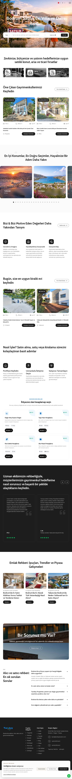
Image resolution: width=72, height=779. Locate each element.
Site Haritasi (41, 748)
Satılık (39, 731)
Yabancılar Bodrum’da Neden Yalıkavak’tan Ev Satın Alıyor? (58, 595)
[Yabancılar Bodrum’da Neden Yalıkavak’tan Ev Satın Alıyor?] (58, 581)
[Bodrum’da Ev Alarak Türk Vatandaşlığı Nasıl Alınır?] (36, 581)
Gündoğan (29, 743)
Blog (39, 740)
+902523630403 (56, 745)
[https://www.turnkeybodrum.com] (8, 2)
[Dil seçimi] (58, 3)
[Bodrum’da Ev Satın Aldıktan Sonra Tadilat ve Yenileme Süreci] (13, 581)
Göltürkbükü (30, 748)
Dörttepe (29, 750)
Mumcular (29, 745)
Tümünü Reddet (41, 768)
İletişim (40, 753)
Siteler (39, 743)
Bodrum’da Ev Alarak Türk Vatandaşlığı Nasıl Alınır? (35, 595)
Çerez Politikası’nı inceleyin (9, 774)
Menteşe (29, 735)
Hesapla (8, 430)
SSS (39, 745)
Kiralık (39, 733)
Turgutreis (29, 733)
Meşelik (29, 740)
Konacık (29, 738)
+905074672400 (56, 741)
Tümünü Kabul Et (63, 768)
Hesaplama (41, 751)
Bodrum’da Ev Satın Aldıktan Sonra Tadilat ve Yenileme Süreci (12, 595)
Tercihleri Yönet (52, 768)
